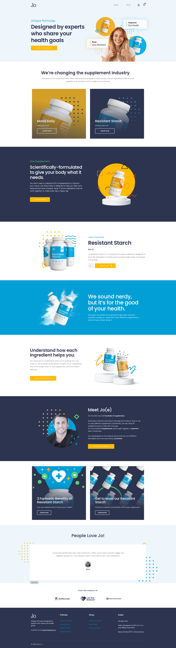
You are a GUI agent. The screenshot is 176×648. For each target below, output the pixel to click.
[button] (32, 582)
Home (116, 5)
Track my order (94, 628)
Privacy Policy (65, 624)
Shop (128, 5)
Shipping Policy (65, 631)
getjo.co (39, 644)
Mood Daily (93, 624)
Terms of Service (66, 621)
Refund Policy (65, 628)
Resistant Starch (95, 621)
